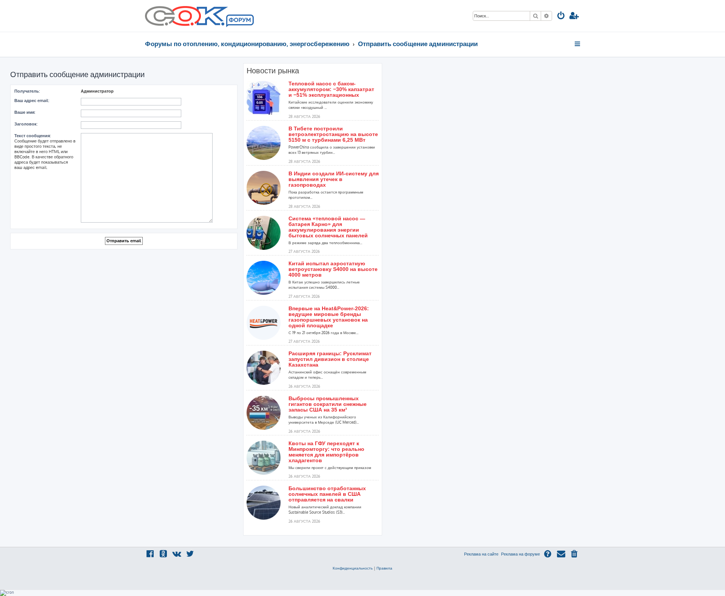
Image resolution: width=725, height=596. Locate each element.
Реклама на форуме (520, 554)
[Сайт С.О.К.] (199, 16)
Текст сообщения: (32, 135)
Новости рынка (273, 71)
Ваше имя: (24, 112)
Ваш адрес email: (31, 100)
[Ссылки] (578, 44)
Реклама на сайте (481, 554)
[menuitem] (561, 16)
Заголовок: (25, 124)
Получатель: (27, 91)
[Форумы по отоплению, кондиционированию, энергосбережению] (239, 21)
